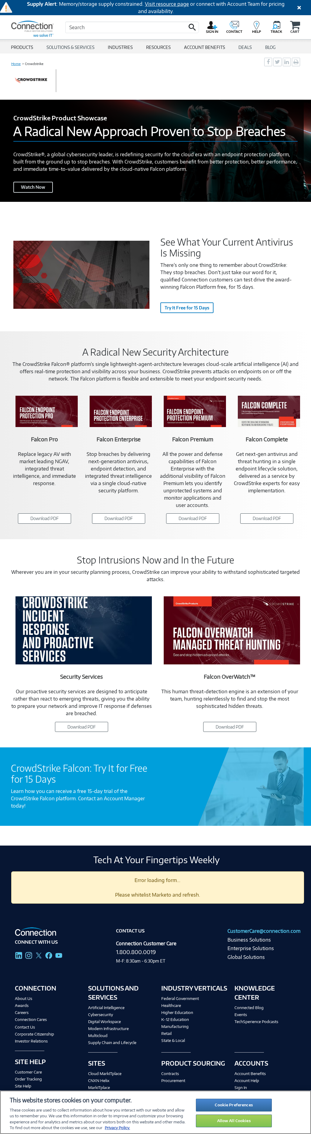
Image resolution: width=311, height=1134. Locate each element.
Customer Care (28, 1072)
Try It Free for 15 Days (187, 307)
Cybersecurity (100, 1014)
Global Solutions (246, 957)
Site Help (23, 1086)
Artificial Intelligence (106, 1007)
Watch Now (33, 187)
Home (16, 64)
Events (240, 1014)
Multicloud (98, 1035)
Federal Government (180, 998)
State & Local (173, 1040)
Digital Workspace (104, 1021)
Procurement (173, 1080)
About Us (23, 998)
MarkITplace (99, 1087)
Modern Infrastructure (108, 1028)
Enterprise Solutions (250, 948)
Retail (166, 1033)
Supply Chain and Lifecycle (112, 1042)
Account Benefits (250, 1073)
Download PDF (44, 518)
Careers (22, 1012)
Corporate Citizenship (34, 1034)
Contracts (170, 1073)
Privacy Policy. (117, 1127)
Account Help (246, 1080)
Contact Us (25, 1027)
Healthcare (171, 1005)
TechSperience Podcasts (256, 1021)
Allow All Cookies (234, 1120)
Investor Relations (31, 1041)
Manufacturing (175, 1026)
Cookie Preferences (234, 1104)
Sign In (240, 1087)
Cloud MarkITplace (104, 1073)
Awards (22, 1005)
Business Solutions (249, 940)
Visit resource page (167, 4)
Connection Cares (31, 1019)
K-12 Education (175, 1019)
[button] (192, 27)
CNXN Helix (98, 1080)
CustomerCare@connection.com (263, 931)
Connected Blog (249, 1007)
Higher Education (177, 1012)
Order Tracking (28, 1079)
